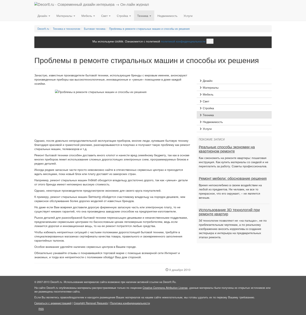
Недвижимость (167, 16)
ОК (210, 41)
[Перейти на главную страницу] (91, 5)
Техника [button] (143, 16)
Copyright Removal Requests (91, 303)
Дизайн (207, 80)
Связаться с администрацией (52, 303)
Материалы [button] (64, 16)
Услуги (188, 16)
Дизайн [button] (42, 16)
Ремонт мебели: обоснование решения (233, 178)
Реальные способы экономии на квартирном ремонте (227, 149)
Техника (208, 115)
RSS (41, 309)
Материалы (210, 87)
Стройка (208, 108)
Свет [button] (104, 16)
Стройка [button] (123, 16)
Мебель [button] (87, 16)
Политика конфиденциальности (130, 303)
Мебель (207, 94)
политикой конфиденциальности (183, 41)
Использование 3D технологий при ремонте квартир (229, 212)
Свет (205, 101)
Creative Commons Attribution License (165, 288)
